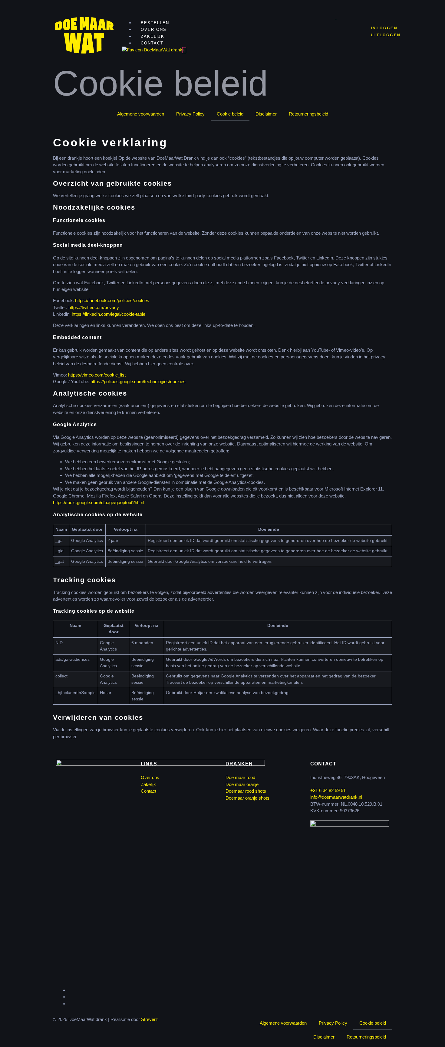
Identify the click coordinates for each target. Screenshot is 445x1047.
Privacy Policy (190, 113)
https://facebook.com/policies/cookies (112, 300)
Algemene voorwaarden (140, 113)
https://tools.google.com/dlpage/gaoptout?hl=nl (98, 502)
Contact (152, 43)
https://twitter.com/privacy (93, 307)
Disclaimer (266, 113)
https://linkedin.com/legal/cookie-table (108, 314)
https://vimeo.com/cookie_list (97, 374)
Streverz (149, 1019)
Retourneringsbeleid (308, 113)
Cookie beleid (230, 113)
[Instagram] (70, 996)
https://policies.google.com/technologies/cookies (138, 381)
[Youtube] (70, 1003)
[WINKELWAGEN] (347, 31)
